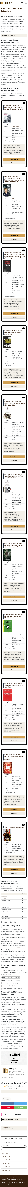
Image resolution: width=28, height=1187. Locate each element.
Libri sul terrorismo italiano (10, 1119)
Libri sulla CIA (6, 1170)
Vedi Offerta (14, 159)
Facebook (8, 1103)
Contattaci (13, 1184)
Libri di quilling (6, 1153)
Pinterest (8, 1107)
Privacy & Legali (6, 1184)
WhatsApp (21, 1107)
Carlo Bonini (15, 126)
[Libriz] (6, 2)
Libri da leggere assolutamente (14, 1138)
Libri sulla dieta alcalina (8, 1166)
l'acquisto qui (18, 947)
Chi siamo (4, 1182)
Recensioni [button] (14, 163)
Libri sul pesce (6, 1156)
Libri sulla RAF (6, 1160)
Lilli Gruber (15, 199)
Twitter (21, 1103)
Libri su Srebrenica (7, 1163)
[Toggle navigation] (26, 2)
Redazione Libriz (13, 1068)
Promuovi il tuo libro (13, 1182)
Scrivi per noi (22, 1182)
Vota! (14, 1092)
